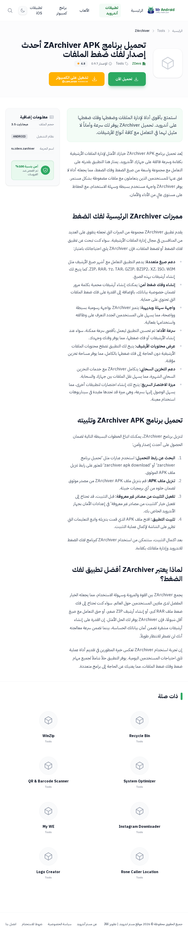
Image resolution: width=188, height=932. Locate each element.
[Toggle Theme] (22, 10)
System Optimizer (140, 781)
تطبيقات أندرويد (111, 10)
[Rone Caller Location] (139, 856)
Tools (161, 30)
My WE (48, 826)
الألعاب (84, 10)
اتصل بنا (11, 924)
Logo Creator (48, 872)
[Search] (10, 10)
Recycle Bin (139, 736)
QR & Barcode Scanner (48, 781)
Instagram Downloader (139, 826)
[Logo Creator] (48, 856)
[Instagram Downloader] (139, 811)
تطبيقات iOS (36, 10)
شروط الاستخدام (32, 924)
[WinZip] (48, 720)
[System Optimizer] (139, 766)
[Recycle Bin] (139, 720)
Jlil (106, 924)
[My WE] (48, 811)
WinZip (48, 736)
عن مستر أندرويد (87, 924)
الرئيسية (137, 10)
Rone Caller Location (139, 872)
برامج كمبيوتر (61, 10)
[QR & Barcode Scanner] (48, 766)
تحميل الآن (124, 79)
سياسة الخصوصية (60, 924)
